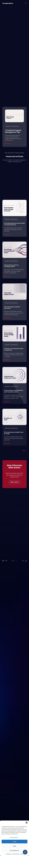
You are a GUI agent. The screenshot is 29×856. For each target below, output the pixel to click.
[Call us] (24, 561)
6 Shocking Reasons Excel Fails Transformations (14, 224)
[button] (26, 822)
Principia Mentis (7, 3)
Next (25, 450)
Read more (8, 143)
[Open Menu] (26, 3)
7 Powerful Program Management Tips (13, 131)
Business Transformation (12, 126)
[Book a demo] (14, 474)
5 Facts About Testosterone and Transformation (13, 391)
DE (13, 560)
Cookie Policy (9, 854)
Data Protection (15, 854)
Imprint (21, 854)
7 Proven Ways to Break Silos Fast (12, 307)
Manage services (14, 837)
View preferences (14, 850)
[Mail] (4, 561)
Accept (14, 841)
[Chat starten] (25, 852)
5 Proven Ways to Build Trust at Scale (13, 433)
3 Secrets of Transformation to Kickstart (13, 349)
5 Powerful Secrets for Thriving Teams (11, 265)
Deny (14, 846)
